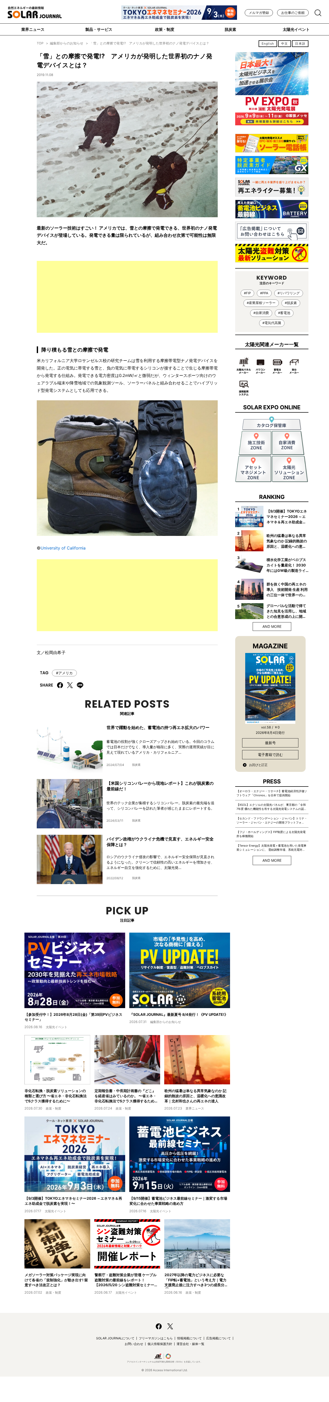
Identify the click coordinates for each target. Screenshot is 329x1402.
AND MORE (271, 626)
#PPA (264, 293)
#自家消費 (261, 313)
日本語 (300, 43)
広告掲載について (218, 1338)
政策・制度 (164, 29)
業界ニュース (32, 29)
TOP (40, 43)
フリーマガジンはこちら (156, 1338)
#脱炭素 (291, 303)
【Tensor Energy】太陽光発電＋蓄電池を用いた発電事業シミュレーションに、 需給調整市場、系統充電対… (271, 847)
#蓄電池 (284, 313)
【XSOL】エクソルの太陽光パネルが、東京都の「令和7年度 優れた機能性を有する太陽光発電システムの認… (271, 807)
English (268, 43)
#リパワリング (289, 293)
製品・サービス (98, 29)
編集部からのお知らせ (66, 43)
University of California (63, 548)
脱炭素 (230, 29)
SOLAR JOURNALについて (115, 1338)
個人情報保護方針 (160, 1344)
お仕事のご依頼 (293, 13)
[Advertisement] (127, 297)
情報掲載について (189, 1338)
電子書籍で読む (270, 754)
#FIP (247, 293)
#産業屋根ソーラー (261, 303)
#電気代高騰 (271, 323)
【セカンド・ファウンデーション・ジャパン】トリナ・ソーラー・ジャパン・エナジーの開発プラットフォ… (271, 820)
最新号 (270, 743)
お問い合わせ (134, 1344)
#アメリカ (64, 673)
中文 (284, 43)
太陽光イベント (296, 29)
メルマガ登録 (259, 13)
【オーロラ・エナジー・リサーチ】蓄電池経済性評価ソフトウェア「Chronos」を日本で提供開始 (271, 793)
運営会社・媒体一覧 (190, 1344)
